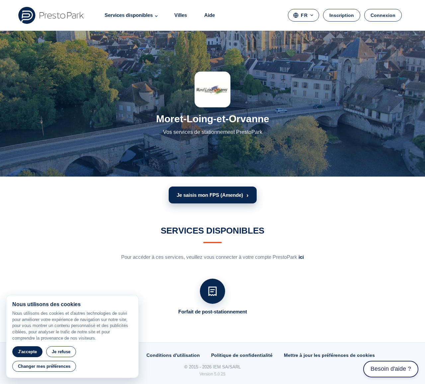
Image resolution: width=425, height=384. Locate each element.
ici (301, 257)
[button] (213, 195)
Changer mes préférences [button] (44, 366)
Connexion (383, 15)
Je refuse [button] (61, 351)
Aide (209, 15)
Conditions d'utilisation (173, 355)
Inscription (341, 15)
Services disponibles (129, 15)
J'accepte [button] (27, 351)
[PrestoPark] (51, 15)
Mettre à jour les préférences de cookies (329, 355)
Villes (180, 15)
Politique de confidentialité (242, 355)
